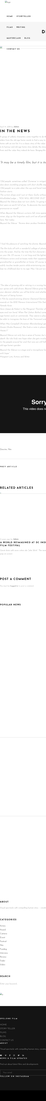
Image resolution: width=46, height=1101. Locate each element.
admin (16, 127)
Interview (4, 953)
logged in (14, 586)
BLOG (3, 1036)
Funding (3, 949)
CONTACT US (6, 1040)
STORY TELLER (7, 1029)
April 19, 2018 (5, 127)
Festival (3, 941)
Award (3, 930)
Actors (3, 926)
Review (3, 957)
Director (3, 449)
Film (9, 449)
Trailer (2, 961)
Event (2, 938)
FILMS (3, 1032)
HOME (3, 1025)
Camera (3, 934)
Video (2, 965)
